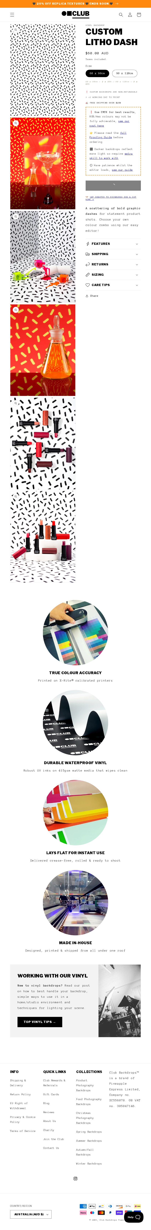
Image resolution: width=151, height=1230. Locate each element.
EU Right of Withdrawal (19, 1106)
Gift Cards (51, 1094)
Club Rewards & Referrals (54, 1083)
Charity (49, 1130)
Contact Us (51, 1147)
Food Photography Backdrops (89, 1102)
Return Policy (20, 1094)
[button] (12, 14)
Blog (46, 1103)
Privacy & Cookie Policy (23, 1119)
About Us (49, 1121)
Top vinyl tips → (40, 1022)
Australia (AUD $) (28, 1214)
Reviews (49, 1112)
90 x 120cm (124, 73)
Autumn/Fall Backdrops (85, 1152)
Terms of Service (23, 1131)
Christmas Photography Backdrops (85, 1117)
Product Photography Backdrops (85, 1085)
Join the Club (53, 1139)
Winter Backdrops (89, 1163)
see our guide (122, 170)
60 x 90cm (97, 73)
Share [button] (94, 295)
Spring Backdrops (89, 1131)
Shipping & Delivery (18, 1083)
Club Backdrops (108, 1220)
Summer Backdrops (89, 1140)
